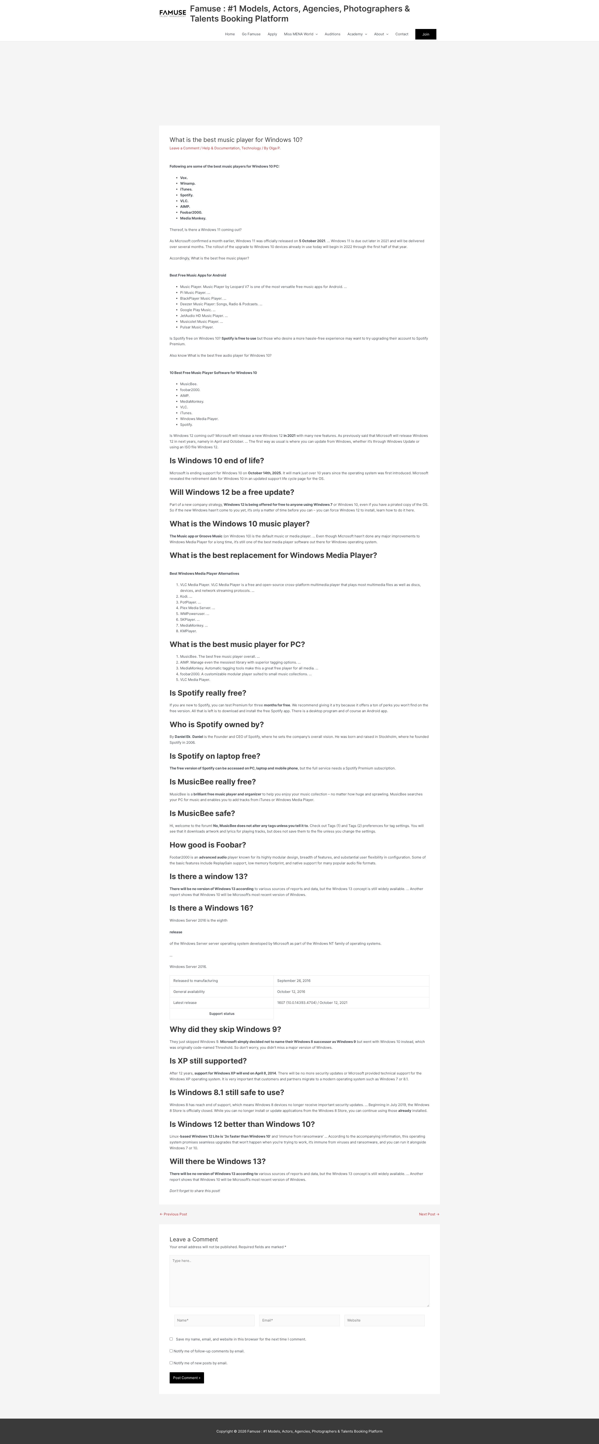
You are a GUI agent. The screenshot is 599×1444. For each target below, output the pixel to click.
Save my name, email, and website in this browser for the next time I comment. (241, 1339)
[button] (315, 34)
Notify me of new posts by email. (200, 1363)
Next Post (429, 1214)
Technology (251, 148)
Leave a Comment (184, 148)
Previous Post (173, 1214)
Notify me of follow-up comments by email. (209, 1351)
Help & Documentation (221, 148)
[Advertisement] (299, 76)
